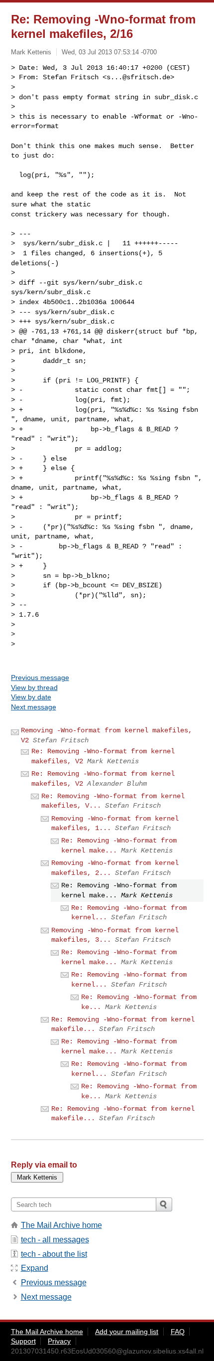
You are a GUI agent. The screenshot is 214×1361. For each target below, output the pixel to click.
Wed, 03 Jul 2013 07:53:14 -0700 (109, 52)
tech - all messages (55, 1239)
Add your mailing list (126, 1332)
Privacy (59, 1341)
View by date (31, 697)
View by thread (34, 687)
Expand (34, 1268)
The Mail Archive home (61, 1225)
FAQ (178, 1332)
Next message (33, 707)
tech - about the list (54, 1254)
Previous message (40, 677)
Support (23, 1341)
